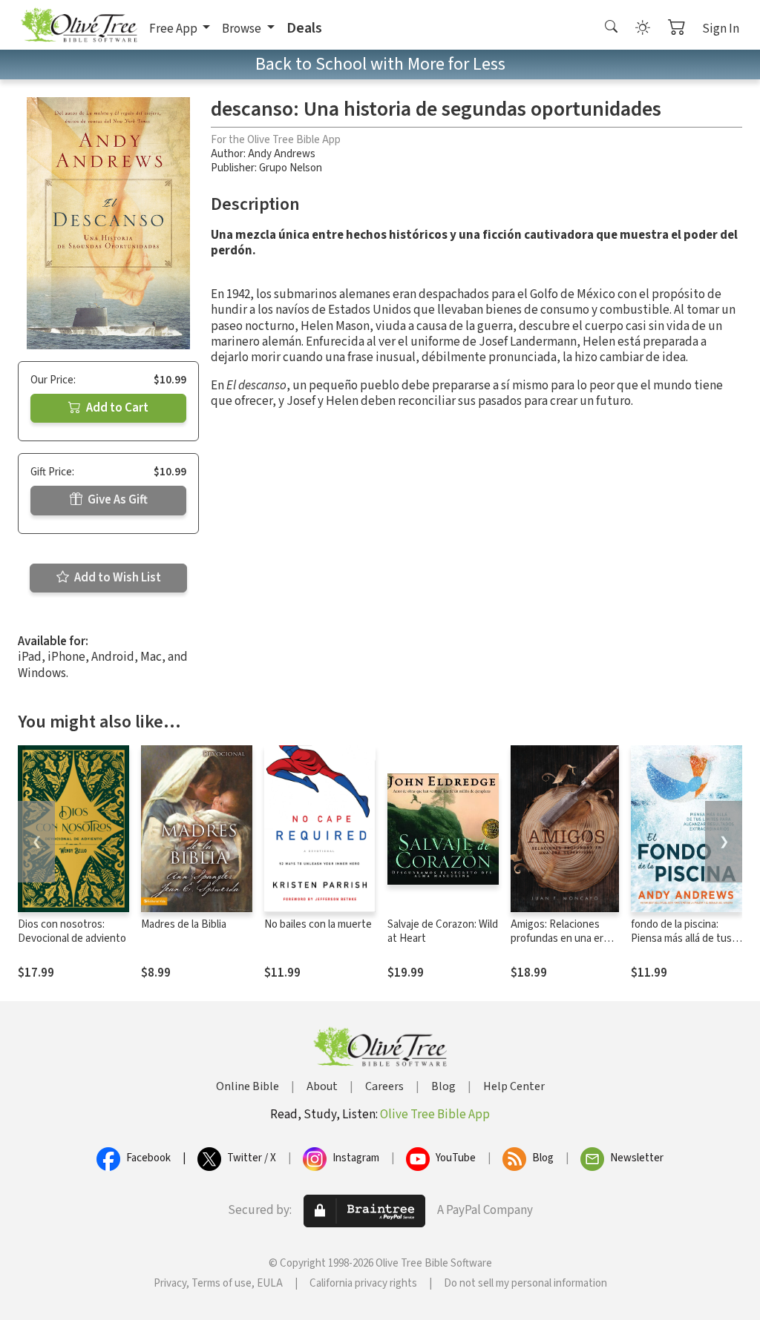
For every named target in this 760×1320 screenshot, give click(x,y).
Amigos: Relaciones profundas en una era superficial (560, 938)
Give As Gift (116, 500)
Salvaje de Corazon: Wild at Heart (442, 931)
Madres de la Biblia (183, 924)
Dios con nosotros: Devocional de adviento (72, 931)
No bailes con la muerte (318, 924)
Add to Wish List (116, 578)
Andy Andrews (281, 154)
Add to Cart (116, 408)
